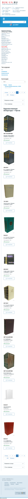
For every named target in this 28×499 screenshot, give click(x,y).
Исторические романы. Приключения (6, 43)
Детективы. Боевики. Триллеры (6, 41)
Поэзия (4, 45)
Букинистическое (5, 73)
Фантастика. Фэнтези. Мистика (6, 50)
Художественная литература (13, 86)
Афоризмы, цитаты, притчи (5, 34)
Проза (4, 46)
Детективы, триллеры (4, 57)
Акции (17, 484)
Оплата (12, 484)
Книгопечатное (4, 74)
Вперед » (12, 95)
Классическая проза (4, 59)
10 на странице (8, 104)
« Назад (6, 92)
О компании (13, 482)
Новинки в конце (8, 100)
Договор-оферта (19, 489)
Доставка (7, 484)
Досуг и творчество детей (5, 36)
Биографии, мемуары (4, 55)
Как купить (19, 482)
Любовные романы (6, 44)
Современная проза (6, 62)
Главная (5, 84)
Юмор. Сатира (5, 51)
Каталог (10, 84)
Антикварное (4, 71)
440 (7, 95)
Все (2, 69)
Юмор (3, 63)
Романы (3, 61)
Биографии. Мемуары (5, 38)
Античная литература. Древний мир (6, 53)
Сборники (4, 48)
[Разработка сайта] (20, 493)
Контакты (7, 485)
